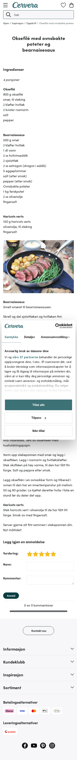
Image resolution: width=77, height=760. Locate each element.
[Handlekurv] (71, 5)
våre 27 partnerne (25, 357)
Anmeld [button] (11, 595)
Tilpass (36, 417)
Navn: (7, 564)
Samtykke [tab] (11, 336)
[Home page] (25, 7)
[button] (8, 14)
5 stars (52, 552)
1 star (28, 552)
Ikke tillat (38, 430)
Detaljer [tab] (29, 336)
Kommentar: (12, 578)
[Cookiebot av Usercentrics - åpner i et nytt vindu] (55, 326)
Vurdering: (11, 553)
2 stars (34, 552)
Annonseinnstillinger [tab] (55, 336)
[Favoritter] (63, 5)
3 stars (40, 552)
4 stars (46, 552)
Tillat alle (38, 404)
